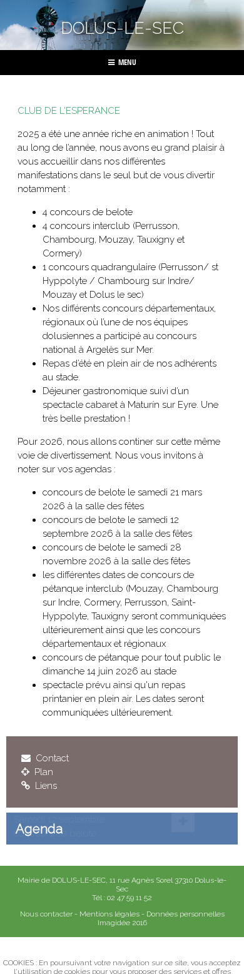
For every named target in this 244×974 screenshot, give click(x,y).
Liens (45, 785)
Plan (42, 772)
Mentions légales (109, 914)
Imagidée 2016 (122, 922)
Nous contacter (46, 914)
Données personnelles (185, 914)
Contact (51, 758)
